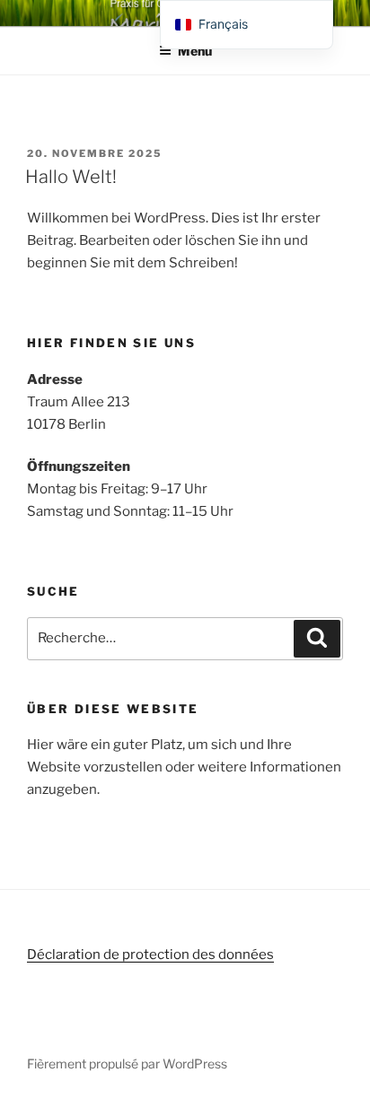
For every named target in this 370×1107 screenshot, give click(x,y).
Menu (195, 50)
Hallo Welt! (71, 176)
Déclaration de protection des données (150, 954)
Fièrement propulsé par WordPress (127, 1063)
